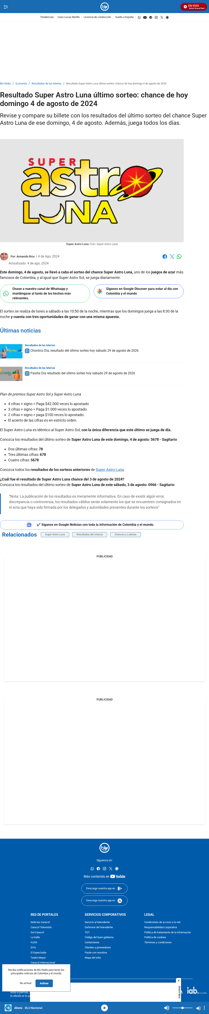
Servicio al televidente (97, 922)
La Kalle (35, 937)
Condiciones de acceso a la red (162, 922)
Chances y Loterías (126, 534)
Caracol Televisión (41, 927)
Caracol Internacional (43, 962)
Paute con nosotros (96, 952)
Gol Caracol (37, 932)
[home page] (104, 6)
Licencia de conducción (97, 17)
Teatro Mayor (38, 957)
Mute (166, 1007)
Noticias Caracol (40, 922)
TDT (87, 932)
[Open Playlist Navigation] (204, 1008)
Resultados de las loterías (46, 83)
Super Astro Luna (110, 469)
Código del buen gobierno (99, 937)
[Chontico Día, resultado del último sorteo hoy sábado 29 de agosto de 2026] (11, 351)
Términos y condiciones (158, 942)
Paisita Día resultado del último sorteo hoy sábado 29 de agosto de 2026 (82, 373)
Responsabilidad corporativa (160, 927)
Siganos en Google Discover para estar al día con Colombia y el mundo (142, 291)
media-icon (104, 1008)
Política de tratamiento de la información (167, 932)
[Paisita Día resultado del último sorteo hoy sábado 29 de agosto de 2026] (11, 374)
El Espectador (38, 952)
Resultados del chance (90, 534)
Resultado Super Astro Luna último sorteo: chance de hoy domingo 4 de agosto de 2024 (116, 83)
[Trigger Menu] (5, 6)
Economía (21, 83)
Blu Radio (5, 83)
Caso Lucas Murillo (69, 17)
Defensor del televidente (99, 927)
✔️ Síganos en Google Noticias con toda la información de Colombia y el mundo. (95, 525)
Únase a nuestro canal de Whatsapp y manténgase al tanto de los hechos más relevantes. (41, 293)
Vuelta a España (124, 17)
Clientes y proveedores (98, 947)
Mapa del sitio (93, 957)
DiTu (33, 947)
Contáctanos (92, 942)
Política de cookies (155, 937)
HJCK (34, 942)
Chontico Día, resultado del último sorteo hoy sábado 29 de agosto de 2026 (84, 350)
